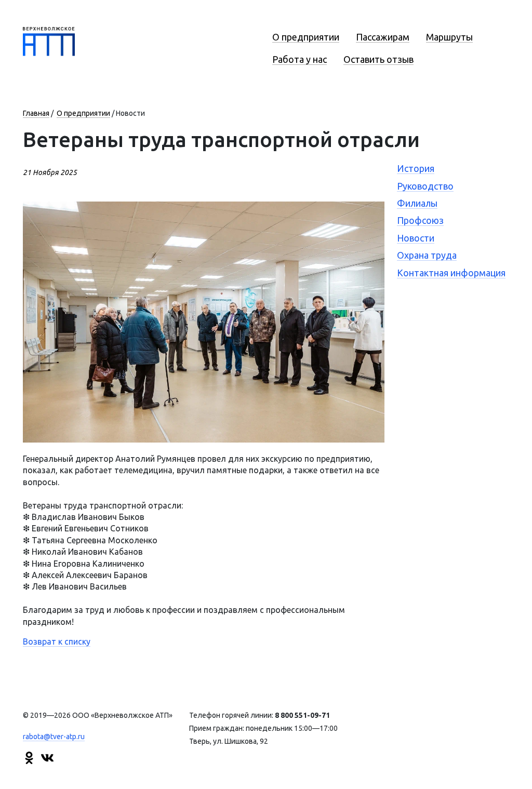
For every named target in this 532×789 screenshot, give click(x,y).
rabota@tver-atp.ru (54, 736)
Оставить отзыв (378, 59)
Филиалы (417, 203)
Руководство (425, 186)
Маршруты (449, 37)
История (415, 168)
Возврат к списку (56, 641)
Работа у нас (299, 59)
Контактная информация (451, 273)
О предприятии (305, 37)
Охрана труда (427, 255)
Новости (415, 238)
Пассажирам (382, 37)
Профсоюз (420, 220)
